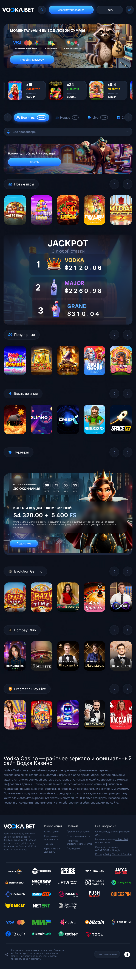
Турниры (49, 843)
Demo (15, 227)
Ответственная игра (78, 836)
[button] (8, 117)
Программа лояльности (51, 838)
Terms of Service (122, 854)
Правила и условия (78, 831)
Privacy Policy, (103, 854)
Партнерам (73, 848)
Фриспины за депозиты (52, 850)
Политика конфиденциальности (79, 842)
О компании (51, 831)
